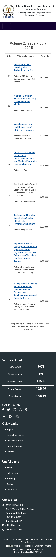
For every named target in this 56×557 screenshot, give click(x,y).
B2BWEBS (37, 552)
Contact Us (12, 489)
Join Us (10, 451)
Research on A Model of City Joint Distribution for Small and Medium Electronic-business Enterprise (25, 158)
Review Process (14, 446)
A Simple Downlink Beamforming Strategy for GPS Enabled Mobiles (25, 100)
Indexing (11, 478)
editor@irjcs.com (13, 525)
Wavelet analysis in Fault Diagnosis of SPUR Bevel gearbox (24, 127)
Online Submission (15, 435)
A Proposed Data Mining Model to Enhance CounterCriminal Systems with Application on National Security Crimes (25, 290)
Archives (11, 484)
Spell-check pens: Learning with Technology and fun (23, 67)
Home (10, 467)
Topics (10, 429)
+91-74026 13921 (13, 530)
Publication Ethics (15, 440)
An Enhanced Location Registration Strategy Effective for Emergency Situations (25, 219)
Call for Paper (13, 473)
